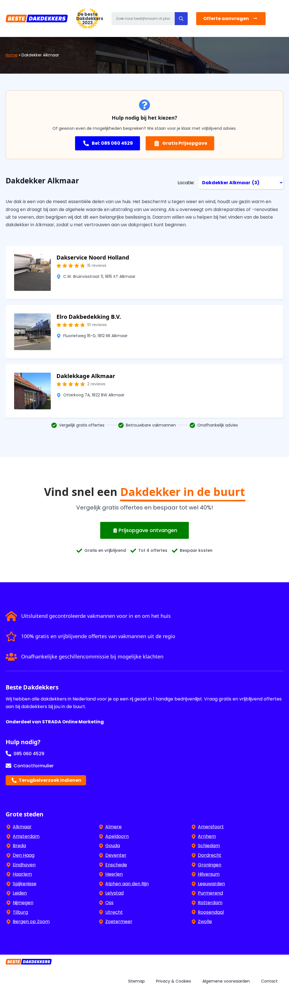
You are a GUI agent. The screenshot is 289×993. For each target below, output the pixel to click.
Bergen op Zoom (31, 921)
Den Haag (23, 855)
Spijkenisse (24, 883)
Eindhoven (24, 865)
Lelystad (114, 893)
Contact (269, 981)
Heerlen (114, 874)
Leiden (20, 893)
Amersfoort (211, 826)
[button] (181, 18)
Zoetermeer (118, 921)
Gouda (112, 845)
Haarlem (22, 874)
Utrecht (114, 912)
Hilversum (209, 874)
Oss (109, 902)
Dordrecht (209, 855)
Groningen (209, 865)
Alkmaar (22, 826)
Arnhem (207, 836)
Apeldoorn (117, 836)
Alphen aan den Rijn (127, 883)
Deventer (115, 855)
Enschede (116, 865)
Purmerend (210, 893)
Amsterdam (26, 836)
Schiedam (209, 845)
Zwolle (205, 921)
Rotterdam (210, 902)
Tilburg (20, 912)
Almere (113, 826)
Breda (19, 845)
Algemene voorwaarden (226, 981)
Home (11, 55)
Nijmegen (23, 902)
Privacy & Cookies (173, 981)
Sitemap (136, 981)
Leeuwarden (211, 883)
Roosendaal (211, 912)
